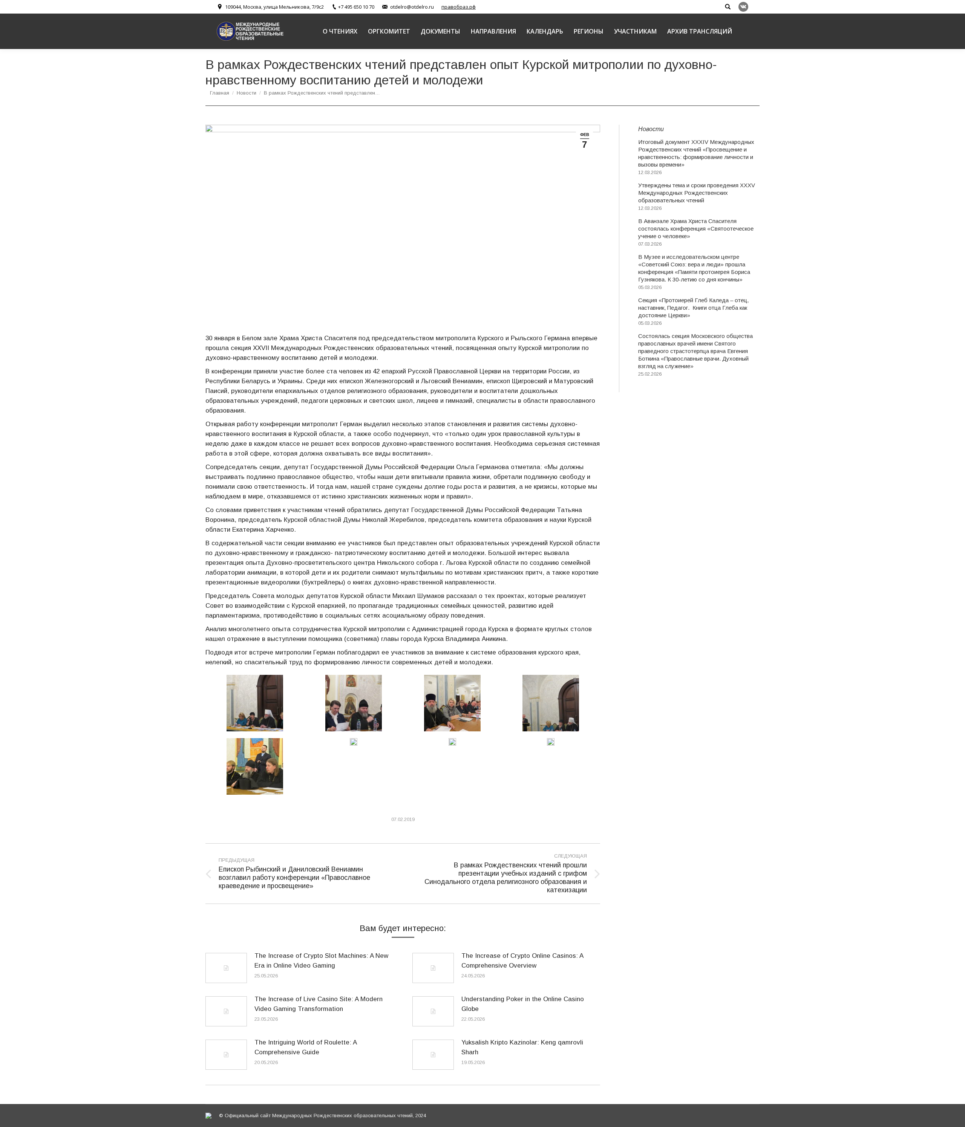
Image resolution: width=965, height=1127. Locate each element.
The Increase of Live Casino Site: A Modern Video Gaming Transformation (318, 1003)
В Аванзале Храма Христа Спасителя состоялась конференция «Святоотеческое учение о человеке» (696, 228)
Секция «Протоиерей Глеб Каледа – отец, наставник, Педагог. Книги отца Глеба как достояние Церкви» (693, 307)
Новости (246, 93)
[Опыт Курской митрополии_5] (255, 766)
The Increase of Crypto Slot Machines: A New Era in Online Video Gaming (321, 960)
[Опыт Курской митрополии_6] (550, 703)
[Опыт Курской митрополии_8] (550, 742)
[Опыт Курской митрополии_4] (255, 703)
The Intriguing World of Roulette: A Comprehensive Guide (305, 1047)
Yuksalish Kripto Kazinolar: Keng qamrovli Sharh (522, 1047)
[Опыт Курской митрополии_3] (452, 703)
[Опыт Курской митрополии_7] (452, 742)
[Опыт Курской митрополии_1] (353, 742)
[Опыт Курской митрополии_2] (353, 703)
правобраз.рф (458, 6)
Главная (219, 93)
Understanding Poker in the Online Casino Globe (522, 1003)
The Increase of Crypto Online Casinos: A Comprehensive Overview (522, 960)
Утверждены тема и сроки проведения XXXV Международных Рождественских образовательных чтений (696, 192)
